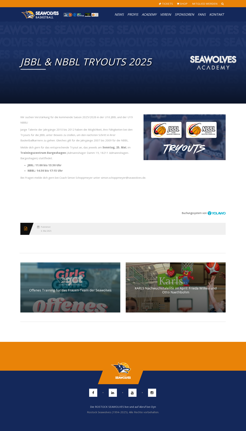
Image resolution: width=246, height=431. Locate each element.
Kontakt (216, 14)
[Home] (40, 14)
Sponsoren (184, 14)
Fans (202, 14)
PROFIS (132, 14)
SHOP (183, 3)
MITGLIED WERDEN (204, 3)
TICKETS (167, 3)
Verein (165, 14)
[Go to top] (123, 370)
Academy (149, 14)
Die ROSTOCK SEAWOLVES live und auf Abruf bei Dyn (123, 406)
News (119, 14)
